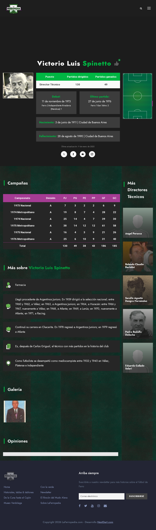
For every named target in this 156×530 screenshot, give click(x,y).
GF (103, 198)
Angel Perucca (133, 233)
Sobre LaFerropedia (51, 503)
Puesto (49, 76)
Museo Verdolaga (13, 503)
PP (93, 198)
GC (114, 198)
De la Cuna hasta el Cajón (17, 497)
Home (7, 487)
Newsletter (46, 492)
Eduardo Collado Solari (134, 367)
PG (75, 198)
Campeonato (22, 198)
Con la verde (47, 487)
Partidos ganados (105, 76)
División (50, 198)
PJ (65, 198)
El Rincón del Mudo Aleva (54, 497)
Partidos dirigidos (77, 76)
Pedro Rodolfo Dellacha (133, 333)
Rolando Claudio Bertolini (134, 266)
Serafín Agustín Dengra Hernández (136, 300)
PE (84, 198)
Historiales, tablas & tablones (19, 492)
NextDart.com (105, 522)
